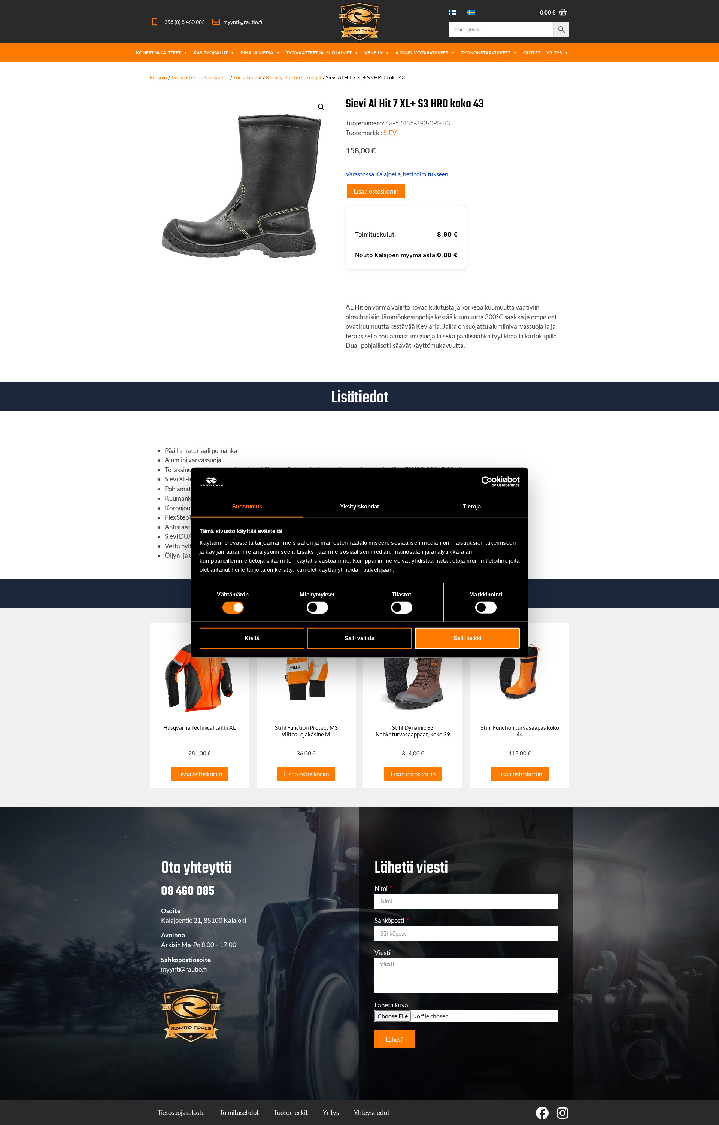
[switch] (317, 607)
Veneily (373, 52)
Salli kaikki (467, 638)
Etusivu (158, 77)
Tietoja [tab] (472, 506)
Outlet (531, 52)
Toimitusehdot (239, 1112)
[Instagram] (562, 1112)
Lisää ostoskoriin (376, 191)
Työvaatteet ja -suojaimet (319, 52)
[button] (321, 107)
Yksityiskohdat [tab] (359, 506)
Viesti (382, 953)
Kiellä (252, 638)
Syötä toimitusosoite (393, 282)
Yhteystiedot (371, 1112)
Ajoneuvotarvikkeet (421, 52)
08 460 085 (188, 891)
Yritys (554, 52)
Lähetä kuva (391, 1005)
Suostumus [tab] (247, 506)
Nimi (381, 888)
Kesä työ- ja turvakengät (294, 77)
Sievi (391, 133)
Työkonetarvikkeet (485, 52)
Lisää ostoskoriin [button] (199, 774)
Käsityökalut (211, 52)
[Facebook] (542, 1112)
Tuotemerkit (291, 1112)
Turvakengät (247, 77)
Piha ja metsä (256, 52)
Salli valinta (359, 638)
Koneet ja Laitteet (158, 52)
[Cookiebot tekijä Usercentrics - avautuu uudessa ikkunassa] (487, 481)
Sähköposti (389, 920)
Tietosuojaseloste (181, 1112)
